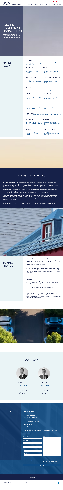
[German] (56, 1)
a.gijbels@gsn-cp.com (23, 393)
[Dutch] (60, 1)
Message (45, 436)
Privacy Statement (26, 482)
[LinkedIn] (58, 483)
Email (25, 448)
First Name (25, 436)
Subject (25, 453)
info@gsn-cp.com (31, 424)
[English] (53, 1)
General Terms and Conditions (37, 482)
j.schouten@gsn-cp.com (44, 394)
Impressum (20, 482)
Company (25, 444)
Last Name (25, 440)
